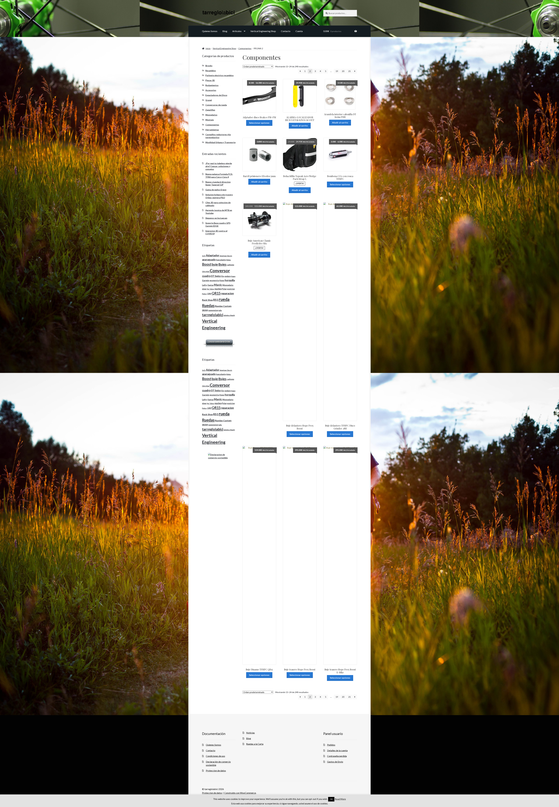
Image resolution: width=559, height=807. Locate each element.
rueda (224, 299)
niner (204, 289)
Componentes (244, 48)
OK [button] (331, 799)
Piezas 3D (210, 80)
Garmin (205, 280)
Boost (206, 264)
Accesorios (210, 90)
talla (220, 310)
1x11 (204, 256)
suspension (213, 310)
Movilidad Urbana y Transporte (220, 142)
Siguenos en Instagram (216, 218)
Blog (224, 31)
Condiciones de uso (215, 756)
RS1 (215, 299)
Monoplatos (211, 115)
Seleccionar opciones (259, 123)
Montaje (209, 120)
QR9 (209, 293)
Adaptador (212, 255)
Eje (222, 276)
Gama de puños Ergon (215, 189)
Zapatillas (210, 110)
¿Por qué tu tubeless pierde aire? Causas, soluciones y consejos (218, 166)
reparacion (227, 293)
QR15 (216, 293)
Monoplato (227, 285)
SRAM (205, 310)
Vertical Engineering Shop (263, 31)
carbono (230, 265)
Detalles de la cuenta (337, 750)
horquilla (230, 280)
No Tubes (210, 289)
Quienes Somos (209, 31)
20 (343, 71)
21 (349, 71)
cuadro (206, 276)
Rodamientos (212, 85)
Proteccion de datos (216, 770)
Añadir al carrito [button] (300, 125)
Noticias (250, 732)
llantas (211, 285)
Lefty (204, 285)
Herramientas (212, 129)
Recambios (210, 70)
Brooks (208, 65)
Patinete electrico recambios (219, 75)
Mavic (218, 284)
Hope (221, 280)
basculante (221, 260)
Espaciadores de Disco (216, 95)
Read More (340, 799)
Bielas (228, 260)
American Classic (226, 256)
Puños (204, 294)
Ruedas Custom (223, 306)
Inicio (208, 48)
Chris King (205, 271)
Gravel (208, 100)
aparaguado (209, 259)
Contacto (285, 31)
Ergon (233, 276)
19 (337, 71)
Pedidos (331, 744)
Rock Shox (207, 300)
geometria (214, 280)
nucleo (218, 288)
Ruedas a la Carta (254, 743)
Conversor (220, 270)
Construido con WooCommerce (240, 792)
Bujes (222, 264)
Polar (224, 289)
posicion (231, 289)
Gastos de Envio (335, 761)
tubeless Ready (229, 315)
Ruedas (208, 305)
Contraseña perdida (337, 756)
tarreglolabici (212, 315)
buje (215, 264)
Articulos (237, 31)
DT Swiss (216, 276)
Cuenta (299, 31)
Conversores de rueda (216, 105)
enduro (227, 276)
